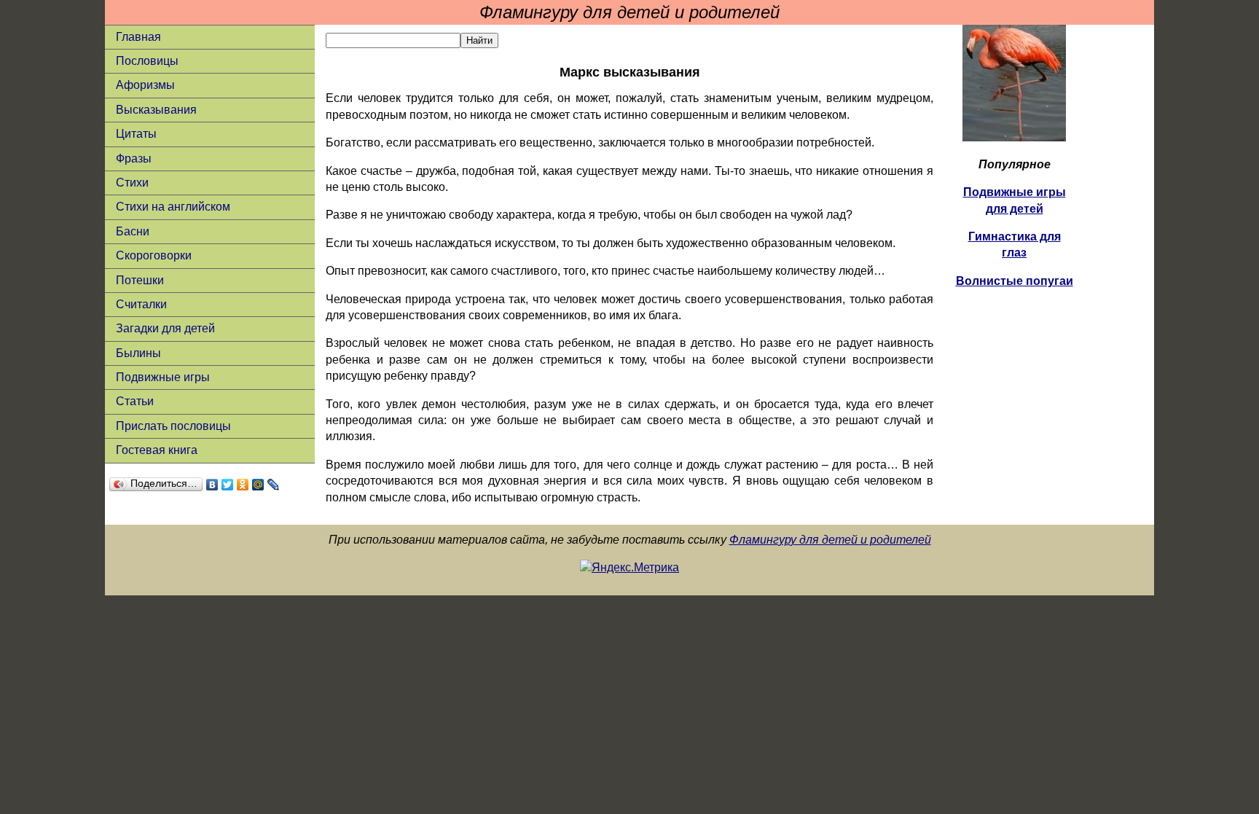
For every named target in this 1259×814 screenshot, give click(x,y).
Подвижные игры (163, 377)
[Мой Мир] (258, 484)
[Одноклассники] (243, 484)
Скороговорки (154, 255)
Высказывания (156, 109)
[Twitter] (227, 484)
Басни (132, 231)
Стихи (132, 182)
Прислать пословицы (173, 426)
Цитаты (136, 134)
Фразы (134, 158)
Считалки (141, 304)
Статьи (135, 401)
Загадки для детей (165, 328)
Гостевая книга (156, 450)
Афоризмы (145, 85)
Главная (138, 37)
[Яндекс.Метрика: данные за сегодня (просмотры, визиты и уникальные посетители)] (629, 568)
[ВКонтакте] (212, 484)
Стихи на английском (173, 206)
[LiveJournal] (273, 484)
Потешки (140, 280)
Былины (138, 353)
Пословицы (147, 61)
